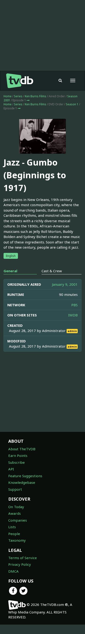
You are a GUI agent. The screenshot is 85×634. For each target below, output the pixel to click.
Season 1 (72, 104)
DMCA (13, 571)
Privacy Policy (19, 564)
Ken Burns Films (35, 96)
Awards (14, 513)
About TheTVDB (21, 449)
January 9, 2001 (65, 284)
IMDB (73, 315)
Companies (17, 520)
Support (15, 489)
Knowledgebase (21, 482)
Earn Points (17, 455)
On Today (16, 506)
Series (18, 96)
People (14, 533)
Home (8, 96)
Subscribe (16, 462)
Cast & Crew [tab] (52, 270)
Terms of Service (22, 557)
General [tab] (10, 270)
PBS (74, 304)
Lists (12, 526)
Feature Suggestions (25, 475)
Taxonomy (17, 540)
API (11, 469)
